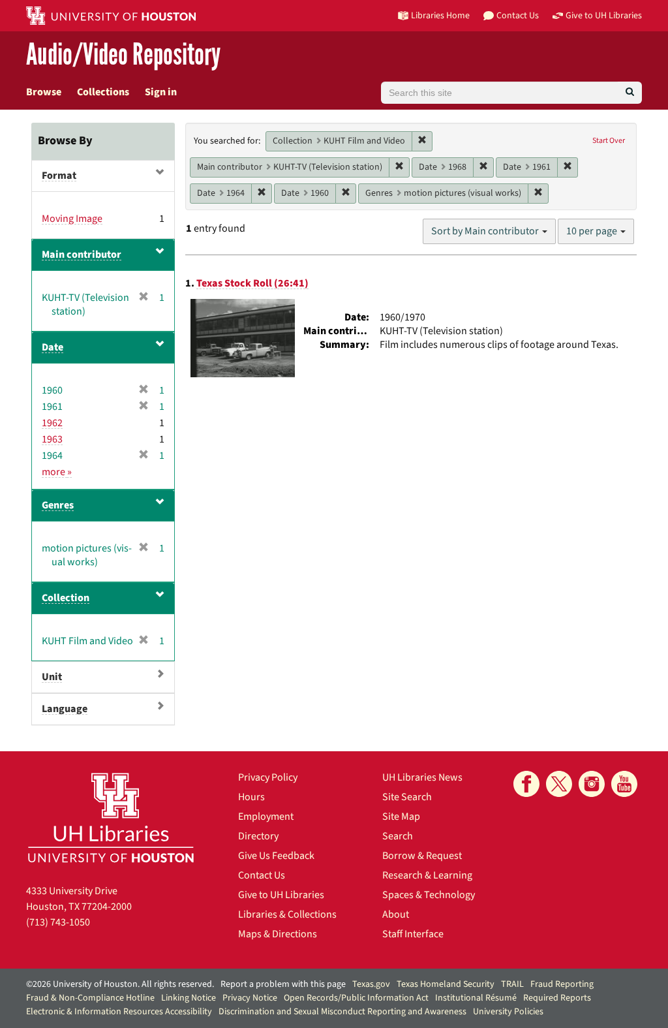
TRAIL (512, 984)
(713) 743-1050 (58, 922)
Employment (266, 816)
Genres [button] (58, 505)
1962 (52, 423)
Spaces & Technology (428, 895)
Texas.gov (371, 984)
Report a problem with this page (283, 984)
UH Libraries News (422, 777)
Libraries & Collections (287, 914)
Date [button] (52, 347)
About (395, 914)
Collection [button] (65, 598)
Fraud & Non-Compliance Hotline (90, 998)
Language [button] (64, 709)
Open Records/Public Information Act (356, 998)
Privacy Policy (267, 777)
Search (397, 836)
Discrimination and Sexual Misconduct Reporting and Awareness (342, 1011)
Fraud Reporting (562, 984)
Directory (258, 836)
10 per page (592, 231)
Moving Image (72, 218)
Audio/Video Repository (123, 55)
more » (57, 472)
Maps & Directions (277, 934)
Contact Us (261, 875)
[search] (630, 93)
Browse (43, 92)
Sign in (161, 92)
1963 (52, 439)
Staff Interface (413, 934)
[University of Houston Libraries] (111, 817)
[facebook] (526, 784)
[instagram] (592, 784)
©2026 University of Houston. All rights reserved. (120, 984)
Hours (251, 797)
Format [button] (59, 175)
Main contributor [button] (81, 254)
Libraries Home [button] (440, 15)
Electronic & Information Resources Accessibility (119, 1011)
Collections (103, 92)
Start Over (608, 140)
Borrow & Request (422, 856)
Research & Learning (427, 875)
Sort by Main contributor (486, 231)
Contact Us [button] (517, 15)
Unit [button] (52, 677)
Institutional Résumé (476, 998)
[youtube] (624, 784)
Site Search (407, 797)
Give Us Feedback (276, 856)
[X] (559, 784)
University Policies (508, 1011)
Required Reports (557, 998)
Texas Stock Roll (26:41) (252, 283)
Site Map (401, 816)
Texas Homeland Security (445, 984)
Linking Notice (188, 998)
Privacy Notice (249, 998)
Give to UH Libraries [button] (604, 15)
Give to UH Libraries (281, 895)
